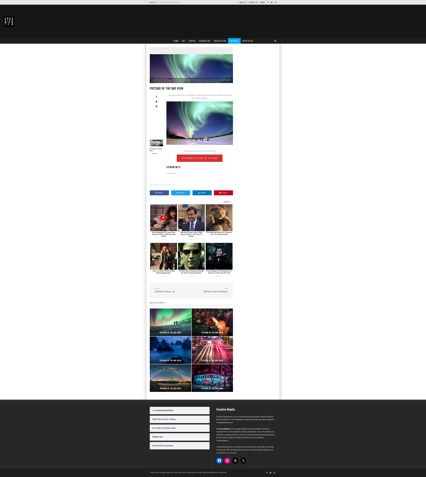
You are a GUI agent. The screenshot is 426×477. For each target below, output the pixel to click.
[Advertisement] (356, 21)
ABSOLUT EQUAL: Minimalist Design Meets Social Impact (180, 2)
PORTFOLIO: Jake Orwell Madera (216, 290)
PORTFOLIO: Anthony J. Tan (165, 290)
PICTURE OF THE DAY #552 (156, 150)
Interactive (204, 41)
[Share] (156, 97)
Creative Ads (220, 41)
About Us (243, 2)
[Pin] (156, 106)
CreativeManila (223, 429)
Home (176, 41)
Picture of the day (168, 184)
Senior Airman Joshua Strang (204, 151)
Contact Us (253, 2)
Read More (154, 153)
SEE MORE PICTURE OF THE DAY (199, 158)
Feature (233, 41)
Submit (262, 2)
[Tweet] (156, 102)
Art (184, 41)
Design (192, 41)
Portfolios (247, 41)
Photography (155, 184)
